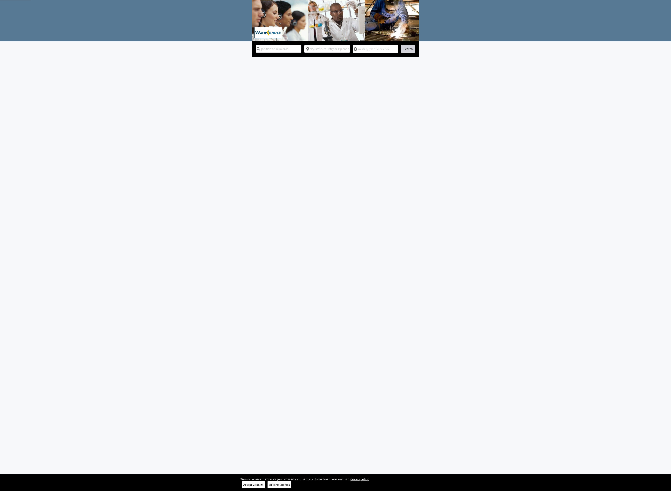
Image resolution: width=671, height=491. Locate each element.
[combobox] (278, 49)
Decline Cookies (279, 485)
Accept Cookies (253, 485)
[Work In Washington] (335, 20)
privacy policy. (359, 479)
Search (408, 49)
